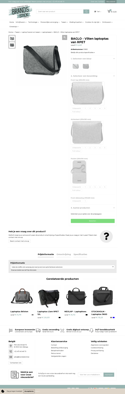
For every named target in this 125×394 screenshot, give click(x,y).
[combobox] (59, 11)
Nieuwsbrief (110, 1)
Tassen (63, 22)
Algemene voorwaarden (100, 345)
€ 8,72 (69, 315)
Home (11, 22)
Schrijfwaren (20, 22)
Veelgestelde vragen (58, 356)
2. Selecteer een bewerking (84, 76)
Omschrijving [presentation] (64, 254)
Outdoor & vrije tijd (92, 22)
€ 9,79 (15, 315)
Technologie (32, 22)
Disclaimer (94, 353)
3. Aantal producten (80, 208)
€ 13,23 (97, 317)
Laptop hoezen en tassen (31, 32)
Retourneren (56, 353)
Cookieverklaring (97, 348)
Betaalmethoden (57, 350)
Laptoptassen (47, 32)
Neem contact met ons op (19, 241)
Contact (101, 1)
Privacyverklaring (97, 350)
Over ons (94, 1)
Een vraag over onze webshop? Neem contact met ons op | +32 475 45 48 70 (36, 1)
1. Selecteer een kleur (81, 59)
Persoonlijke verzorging (49, 22)
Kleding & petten (75, 22)
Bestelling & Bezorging (59, 348)
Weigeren (37, 391)
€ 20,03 (43, 317)
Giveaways (13, 26)
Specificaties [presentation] (80, 254)
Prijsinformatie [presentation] (46, 254)
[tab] (46, 254)
